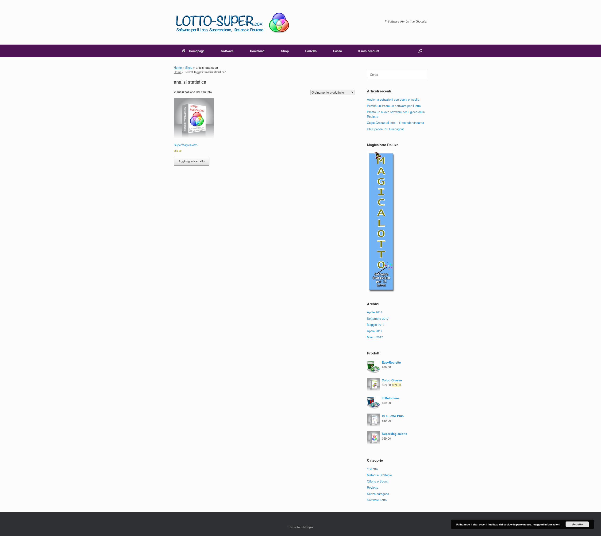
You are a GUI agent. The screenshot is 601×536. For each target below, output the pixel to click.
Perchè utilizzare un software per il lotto (394, 105)
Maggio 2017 (375, 324)
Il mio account (368, 51)
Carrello (311, 51)
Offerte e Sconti (377, 481)
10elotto (372, 469)
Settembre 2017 (378, 318)
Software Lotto (377, 500)
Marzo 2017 (375, 337)
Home (178, 67)
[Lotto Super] (236, 22)
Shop (285, 51)
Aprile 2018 (374, 312)
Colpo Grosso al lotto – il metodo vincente (395, 122)
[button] (420, 51)
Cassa (337, 51)
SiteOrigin (307, 527)
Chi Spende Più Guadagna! (385, 129)
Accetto (577, 524)
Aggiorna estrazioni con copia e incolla (393, 99)
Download (257, 51)
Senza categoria (378, 493)
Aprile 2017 (374, 331)
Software (227, 51)
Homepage (196, 51)
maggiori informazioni (546, 524)
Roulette (372, 487)
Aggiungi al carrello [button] (191, 161)
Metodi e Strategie (379, 475)
